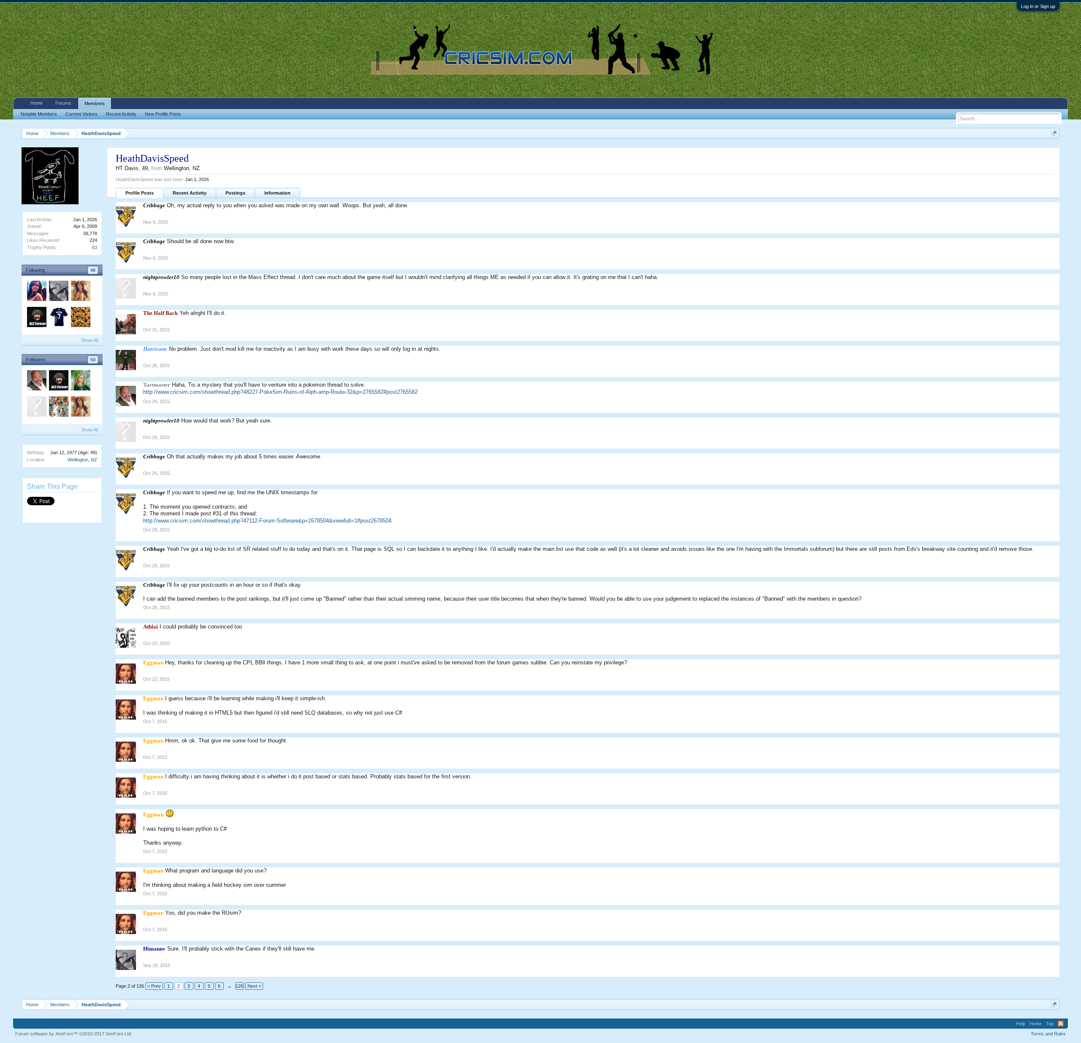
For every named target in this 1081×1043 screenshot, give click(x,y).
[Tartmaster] (36, 381)
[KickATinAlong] (58, 408)
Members (94, 103)
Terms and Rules (1048, 1033)
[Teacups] (80, 292)
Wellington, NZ (82, 459)
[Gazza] (80, 318)
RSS (1061, 1024)
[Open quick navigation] (1054, 133)
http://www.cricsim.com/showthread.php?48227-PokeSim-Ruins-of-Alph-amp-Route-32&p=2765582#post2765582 (280, 392)
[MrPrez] (36, 408)
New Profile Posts (163, 113)
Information (277, 192)
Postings (235, 192)
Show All (89, 340)
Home (36, 103)
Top (1050, 1023)
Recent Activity (189, 192)
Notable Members (39, 113)
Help (1020, 1023)
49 (92, 270)
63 (94, 247)
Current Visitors (81, 113)
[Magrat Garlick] (80, 381)
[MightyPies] (58, 318)
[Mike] (36, 292)
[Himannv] (58, 292)
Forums (63, 103)
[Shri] (36, 318)
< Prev (154, 986)
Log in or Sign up (1038, 6)
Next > (254, 986)
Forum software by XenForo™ (73, 1033)
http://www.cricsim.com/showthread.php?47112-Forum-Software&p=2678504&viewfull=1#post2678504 (267, 520)
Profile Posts (139, 192)
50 (92, 359)
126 (239, 986)
